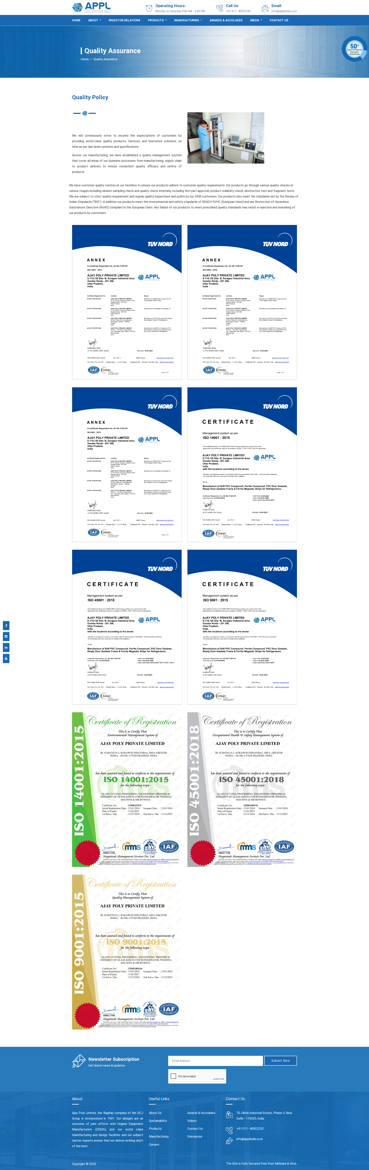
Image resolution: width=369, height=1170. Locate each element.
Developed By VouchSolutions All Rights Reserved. (133, 1164)
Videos (192, 1121)
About (93, 20)
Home (76, 20)
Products (156, 20)
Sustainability (158, 1121)
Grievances (194, 1136)
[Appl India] (91, 7)
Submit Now (280, 1061)
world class (134, 1129)
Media (254, 20)
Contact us (279, 20)
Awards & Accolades (226, 20)
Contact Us (195, 1128)
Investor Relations (124, 20)
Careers (154, 1144)
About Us (155, 1113)
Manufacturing (186, 20)
